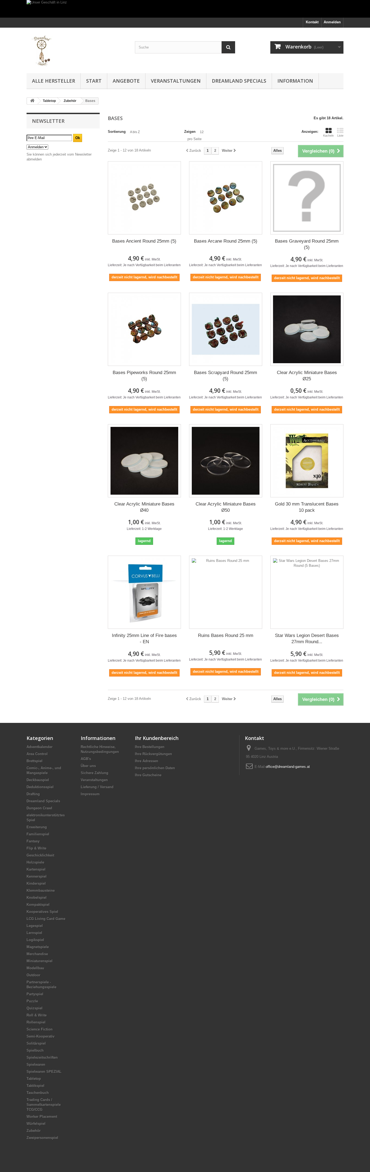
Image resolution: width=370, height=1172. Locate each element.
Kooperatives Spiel (42, 912)
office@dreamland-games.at (288, 767)
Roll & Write (37, 1015)
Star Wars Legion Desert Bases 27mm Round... (307, 638)
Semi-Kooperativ (40, 1036)
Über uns (88, 766)
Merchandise (37, 954)
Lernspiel (34, 933)
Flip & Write (36, 848)
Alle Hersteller (53, 81)
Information (295, 81)
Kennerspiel (37, 876)
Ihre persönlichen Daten (155, 768)
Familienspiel (38, 834)
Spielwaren (36, 1064)
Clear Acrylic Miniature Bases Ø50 (226, 507)
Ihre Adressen (146, 761)
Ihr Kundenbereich (156, 738)
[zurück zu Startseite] (32, 101)
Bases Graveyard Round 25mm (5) (307, 244)
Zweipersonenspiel (42, 1138)
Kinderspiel (36, 883)
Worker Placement (42, 1117)
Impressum (90, 794)
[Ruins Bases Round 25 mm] (225, 592)
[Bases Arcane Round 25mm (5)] (225, 198)
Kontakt (312, 22)
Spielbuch (35, 1050)
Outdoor (33, 975)
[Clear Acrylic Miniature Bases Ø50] (225, 461)
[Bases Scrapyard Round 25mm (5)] (225, 329)
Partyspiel (35, 994)
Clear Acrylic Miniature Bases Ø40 (144, 507)
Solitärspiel (36, 1043)
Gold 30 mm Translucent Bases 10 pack (307, 507)
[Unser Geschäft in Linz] (185, 9)
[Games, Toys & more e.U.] (77, 49)
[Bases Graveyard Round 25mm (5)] (307, 198)
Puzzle (32, 1001)
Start (94, 81)
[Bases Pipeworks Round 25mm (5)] (144, 329)
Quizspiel (35, 1008)
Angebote (126, 81)
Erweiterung (37, 827)
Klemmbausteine (41, 890)
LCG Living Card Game (46, 919)
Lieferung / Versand (97, 787)
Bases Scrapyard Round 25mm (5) (225, 375)
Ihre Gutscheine (148, 775)
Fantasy (33, 841)
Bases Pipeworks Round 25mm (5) (144, 375)
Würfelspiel (36, 1124)
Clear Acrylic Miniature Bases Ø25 (307, 375)
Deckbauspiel (38, 780)
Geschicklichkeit (40, 855)
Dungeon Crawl (39, 808)
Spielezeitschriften (42, 1057)
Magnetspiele (38, 947)
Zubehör (34, 1131)
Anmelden (332, 22)
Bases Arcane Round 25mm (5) (225, 241)
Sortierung (117, 132)
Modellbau (35, 968)
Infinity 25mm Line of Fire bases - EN (144, 638)
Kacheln (328, 135)
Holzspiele (35, 862)
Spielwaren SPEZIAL (44, 1072)
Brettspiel (35, 761)
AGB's (86, 759)
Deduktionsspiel (40, 787)
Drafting (33, 794)
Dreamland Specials (239, 81)
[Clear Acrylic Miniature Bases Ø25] (307, 329)
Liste (340, 135)
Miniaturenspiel (40, 961)
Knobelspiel (37, 898)
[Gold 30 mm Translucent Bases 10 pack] (307, 461)
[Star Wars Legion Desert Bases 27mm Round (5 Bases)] (307, 592)
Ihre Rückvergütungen (153, 754)
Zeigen (190, 132)
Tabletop (34, 1079)
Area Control (37, 754)
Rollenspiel (36, 1022)
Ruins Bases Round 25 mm (225, 635)
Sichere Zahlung (94, 773)
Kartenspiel (36, 869)
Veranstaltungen (176, 81)
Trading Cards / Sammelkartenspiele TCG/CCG (44, 1105)
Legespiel (35, 926)
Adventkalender (40, 747)
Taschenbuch (38, 1093)
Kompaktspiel (38, 905)
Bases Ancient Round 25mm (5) (144, 241)
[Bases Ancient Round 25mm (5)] (144, 198)
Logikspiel (35, 940)
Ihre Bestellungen (149, 747)
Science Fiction (40, 1029)
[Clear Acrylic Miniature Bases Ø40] (144, 461)
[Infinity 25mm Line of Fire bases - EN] (144, 592)
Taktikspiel (35, 1086)
